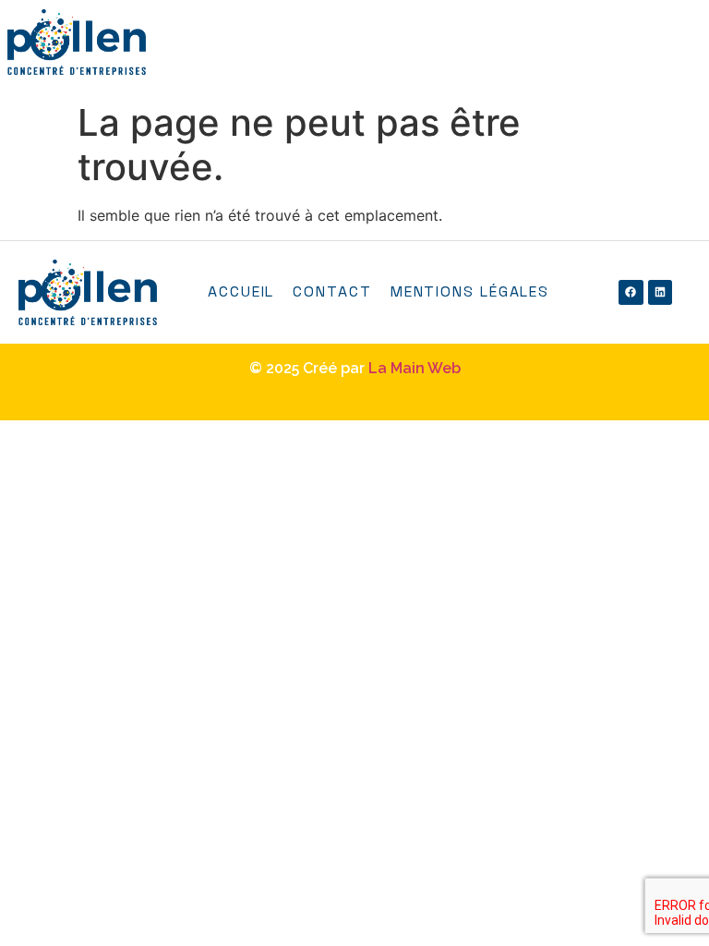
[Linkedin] (660, 292)
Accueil (241, 291)
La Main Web (414, 368)
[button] (693, 51)
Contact (332, 291)
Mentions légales (470, 291)
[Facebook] (631, 292)
